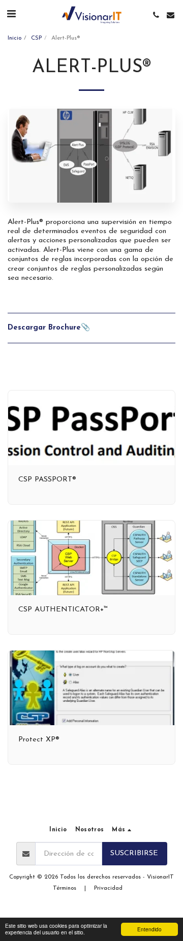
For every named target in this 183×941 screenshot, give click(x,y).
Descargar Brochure (44, 328)
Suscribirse (134, 853)
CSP (36, 38)
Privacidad (108, 888)
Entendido (149, 929)
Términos (64, 888)
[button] (11, 14)
